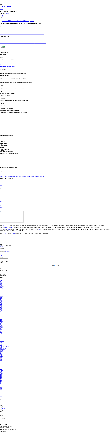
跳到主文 (1, 9)
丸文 (5, 229)
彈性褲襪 (1, 373)
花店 (1, 353)
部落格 (3, 16)
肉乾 (1, 301)
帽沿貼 (1, 281)
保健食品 (1, 326)
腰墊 (1, 343)
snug (1, 185)
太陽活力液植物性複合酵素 (4, 346)
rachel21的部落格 (5, 7)
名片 (3, 17)
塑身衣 (1, 201)
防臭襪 (1, 285)
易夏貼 (1, 318)
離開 (5, 431)
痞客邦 (6, 251)
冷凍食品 (1, 306)
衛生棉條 (1, 383)
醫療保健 (7, 13)
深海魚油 (1, 330)
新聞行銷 (1, 387)
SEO (1, 352)
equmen (6, 227)
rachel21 (1, 246)
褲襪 (1, 372)
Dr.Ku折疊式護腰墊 (3, 340)
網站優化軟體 (2, 349)
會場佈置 (1, 356)
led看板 (1, 370)
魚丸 (1, 302)
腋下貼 (1, 319)
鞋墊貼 (1, 324)
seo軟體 (1, 350)
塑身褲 (1, 396)
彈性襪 (1, 371)
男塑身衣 (12, 227)
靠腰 (1, 342)
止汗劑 (1, 320)
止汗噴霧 (1, 321)
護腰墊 (1, 344)
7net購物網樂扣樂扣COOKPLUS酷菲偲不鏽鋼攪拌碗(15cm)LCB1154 (18, 21)
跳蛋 (1, 379)
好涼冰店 (1, 287)
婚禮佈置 (1, 355)
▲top (1, 255)
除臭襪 (3, 225)
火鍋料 (1, 304)
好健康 (1, 325)
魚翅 (1, 307)
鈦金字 (1, 369)
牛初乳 (1, 329)
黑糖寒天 (1, 347)
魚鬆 (1, 207)
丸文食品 (9, 229)
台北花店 (1, 357)
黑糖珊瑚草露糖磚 (3, 348)
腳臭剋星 (8, 225)
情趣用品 (1, 377)
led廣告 (1, 368)
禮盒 (1, 298)
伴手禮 (1, 299)
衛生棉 (3, 233)
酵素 (1, 331)
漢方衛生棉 (13, 233)
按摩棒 (1, 378)
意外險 (1, 332)
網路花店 (1, 354)
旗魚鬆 (39, 229)
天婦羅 (1, 303)
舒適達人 (6, 233)
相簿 (3, 15)
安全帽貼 (1, 288)
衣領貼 (1, 280)
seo (0, 386)
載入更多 (2, 257)
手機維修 (1, 381)
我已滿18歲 (2, 431)
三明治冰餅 (2, 286)
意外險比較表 (2, 333)
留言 (8, 251)
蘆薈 (1, 388)
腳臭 (1, 283)
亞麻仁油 (1, 327)
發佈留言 (2, 262)
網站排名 (1, 351)
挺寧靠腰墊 (2, 341)
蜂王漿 (1, 328)
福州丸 (1, 305)
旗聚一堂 (1, 296)
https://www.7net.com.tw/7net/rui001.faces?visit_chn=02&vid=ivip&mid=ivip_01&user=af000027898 (23, 43)
